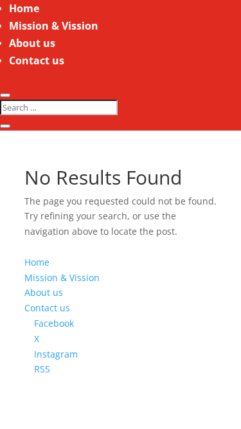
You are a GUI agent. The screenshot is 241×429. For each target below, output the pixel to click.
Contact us (36, 60)
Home (24, 8)
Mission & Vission (53, 26)
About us (32, 43)
